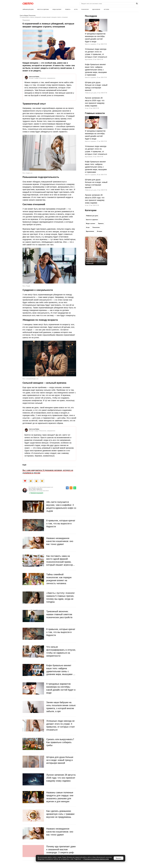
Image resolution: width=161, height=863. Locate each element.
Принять (118, 858)
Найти (137, 3)
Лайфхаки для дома (28, 9)
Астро (76, 9)
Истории (106, 9)
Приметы (67, 9)
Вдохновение (96, 9)
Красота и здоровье (43, 9)
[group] (96, 251)
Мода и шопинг (57, 9)
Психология (85, 9)
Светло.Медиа (24, 15)
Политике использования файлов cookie (96, 859)
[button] (106, 251)
